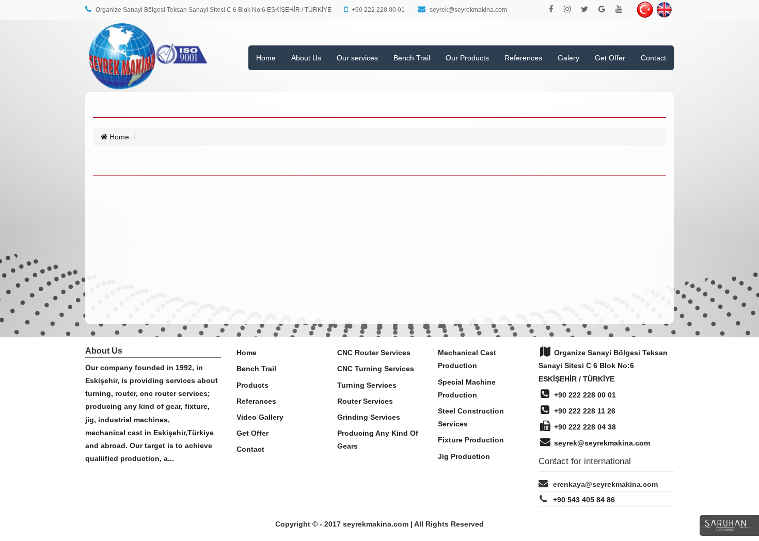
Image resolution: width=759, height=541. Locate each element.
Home (266, 58)
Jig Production (464, 456)
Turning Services (367, 385)
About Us (306, 58)
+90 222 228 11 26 (583, 411)
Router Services (365, 401)
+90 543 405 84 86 (584, 500)
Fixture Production (471, 440)
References (523, 58)
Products (252, 385)
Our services (357, 58)
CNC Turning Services (375, 368)
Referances (256, 401)
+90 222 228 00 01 (584, 395)
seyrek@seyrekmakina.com (601, 443)
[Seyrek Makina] (148, 87)
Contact (653, 58)
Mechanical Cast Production (467, 359)
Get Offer (610, 58)
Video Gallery (259, 417)
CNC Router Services (373, 352)
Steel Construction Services (471, 417)
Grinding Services (368, 417)
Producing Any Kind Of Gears (377, 439)
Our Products (467, 58)
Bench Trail (411, 58)
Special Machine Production (467, 388)
